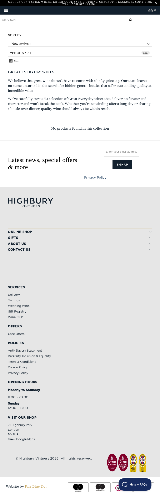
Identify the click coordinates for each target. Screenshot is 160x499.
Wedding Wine (19, 306)
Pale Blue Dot (36, 486)
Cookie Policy (18, 367)
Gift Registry (17, 311)
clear (145, 52)
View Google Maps (21, 439)
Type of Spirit (19, 53)
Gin (16, 61)
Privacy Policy (95, 177)
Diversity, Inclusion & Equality (29, 356)
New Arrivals (21, 44)
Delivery (14, 294)
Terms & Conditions (22, 361)
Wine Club (15, 317)
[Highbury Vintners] (80, 10)
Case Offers (16, 334)
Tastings (14, 300)
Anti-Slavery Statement (25, 350)
